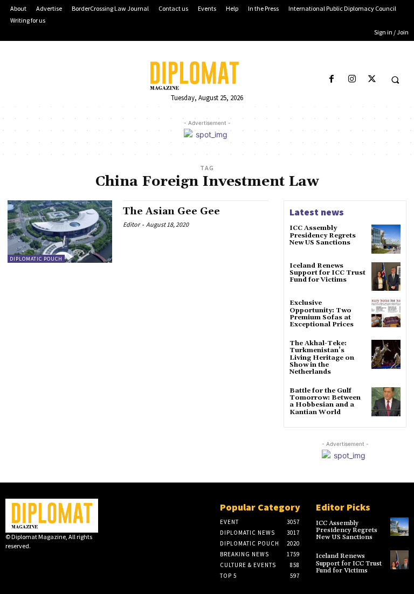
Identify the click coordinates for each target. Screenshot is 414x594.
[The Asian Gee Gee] (60, 231)
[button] (395, 79)
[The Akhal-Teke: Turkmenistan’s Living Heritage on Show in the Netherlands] (386, 354)
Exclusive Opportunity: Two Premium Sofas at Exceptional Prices (321, 314)
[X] (371, 79)
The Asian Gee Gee (171, 211)
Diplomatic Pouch (36, 258)
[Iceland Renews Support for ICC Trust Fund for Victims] (386, 276)
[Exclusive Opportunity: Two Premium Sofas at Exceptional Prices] (386, 314)
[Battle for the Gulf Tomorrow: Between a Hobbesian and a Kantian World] (386, 401)
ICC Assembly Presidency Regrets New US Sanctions (322, 235)
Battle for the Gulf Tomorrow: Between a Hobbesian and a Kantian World (325, 401)
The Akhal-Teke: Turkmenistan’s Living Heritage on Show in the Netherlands (321, 357)
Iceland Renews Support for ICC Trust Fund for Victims (327, 273)
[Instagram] (351, 79)
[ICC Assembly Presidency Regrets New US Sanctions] (386, 239)
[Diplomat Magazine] (207, 75)
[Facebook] (332, 79)
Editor (131, 224)
